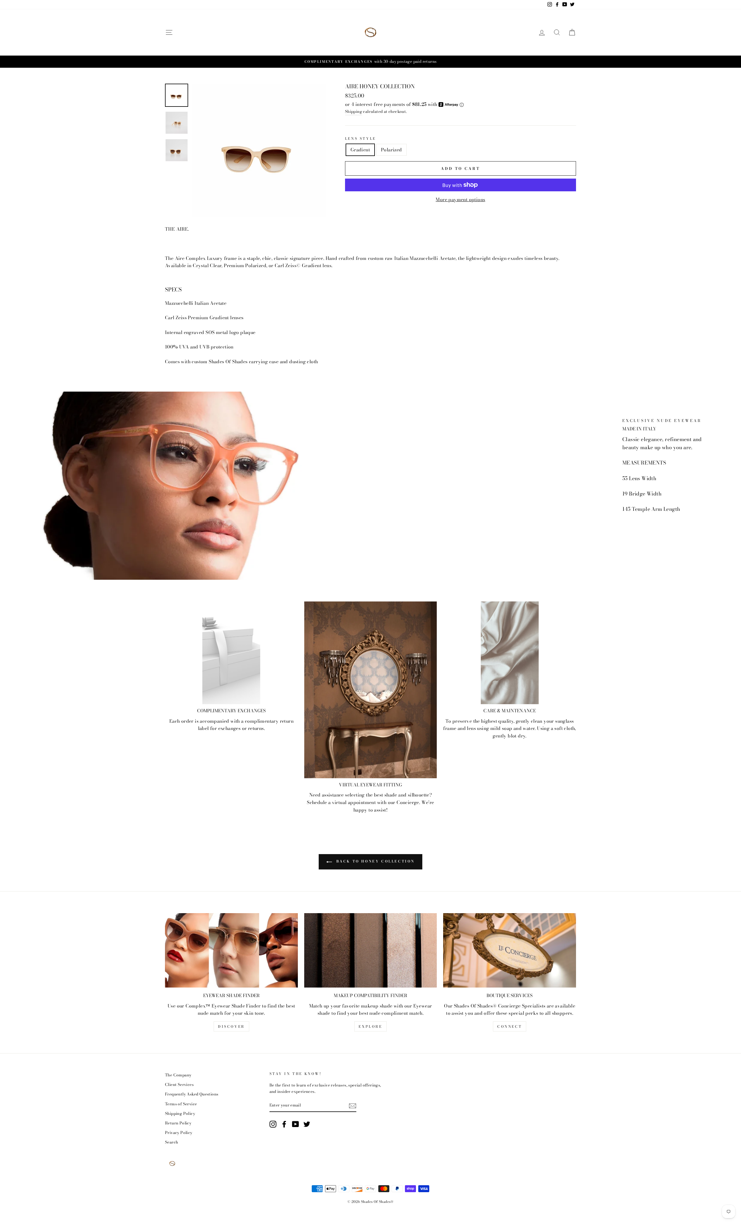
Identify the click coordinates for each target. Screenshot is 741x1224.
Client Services (179, 1084)
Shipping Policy (180, 1113)
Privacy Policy (178, 1132)
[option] (370, 61)
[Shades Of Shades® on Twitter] (306, 1124)
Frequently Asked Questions (191, 1094)
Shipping (353, 111)
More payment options (460, 199)
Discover (231, 1026)
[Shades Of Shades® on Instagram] (272, 1124)
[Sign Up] (352, 1105)
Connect (509, 1026)
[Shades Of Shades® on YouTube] (295, 1124)
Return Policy (178, 1123)
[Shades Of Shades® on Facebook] (284, 1124)
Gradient (360, 149)
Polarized (391, 149)
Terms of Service (181, 1104)
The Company (178, 1075)
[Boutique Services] (509, 950)
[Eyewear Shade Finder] (231, 950)
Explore (370, 1026)
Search (171, 1142)
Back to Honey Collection (374, 861)
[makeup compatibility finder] (370, 950)
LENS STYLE (360, 138)
